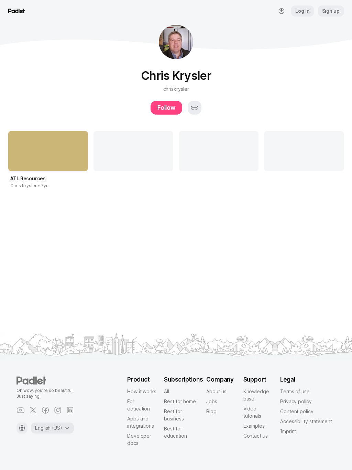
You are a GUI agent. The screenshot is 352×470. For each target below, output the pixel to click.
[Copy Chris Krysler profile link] (194, 108)
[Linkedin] (70, 410)
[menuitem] (281, 11)
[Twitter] (33, 410)
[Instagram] (58, 410)
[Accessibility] (22, 428)
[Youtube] (20, 410)
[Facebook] (45, 410)
